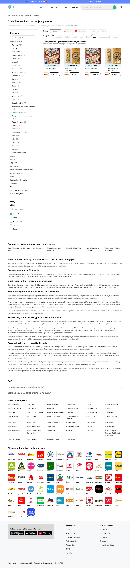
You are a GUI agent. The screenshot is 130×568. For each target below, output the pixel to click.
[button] (65, 387)
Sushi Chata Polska (53, 416)
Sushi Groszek (71, 423)
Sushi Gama (12, 423)
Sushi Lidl (30, 404)
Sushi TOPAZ (70, 431)
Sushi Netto (31, 408)
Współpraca (70, 533)
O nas (68, 529)
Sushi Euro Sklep (111, 416)
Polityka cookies (71, 541)
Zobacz (54, 74)
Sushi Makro (12, 427)
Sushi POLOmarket (111, 404)
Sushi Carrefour (52, 404)
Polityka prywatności (73, 537)
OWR (68, 549)
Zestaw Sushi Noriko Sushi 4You (54, 249)
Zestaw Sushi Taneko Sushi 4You (112, 249)
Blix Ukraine (104, 541)
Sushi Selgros (109, 427)
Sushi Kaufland (71, 404)
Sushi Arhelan (13, 416)
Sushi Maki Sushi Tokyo (74, 248)
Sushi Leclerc (109, 423)
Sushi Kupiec (90, 423)
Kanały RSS (59, 563)
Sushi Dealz (12, 412)
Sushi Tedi (89, 431)
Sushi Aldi (89, 404)
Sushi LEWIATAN (72, 408)
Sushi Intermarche (14, 408)
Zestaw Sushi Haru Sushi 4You (92, 249)
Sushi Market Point (33, 427)
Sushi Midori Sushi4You (35, 248)
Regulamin (70, 545)
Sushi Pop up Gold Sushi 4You (16, 249)
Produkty (14, 15)
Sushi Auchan (32, 416)
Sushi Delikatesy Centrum (72, 417)
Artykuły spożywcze (24, 15)
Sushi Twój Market (14, 439)
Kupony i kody (105, 529)
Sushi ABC (69, 412)
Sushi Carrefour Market (35, 412)
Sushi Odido (51, 427)
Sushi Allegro (109, 412)
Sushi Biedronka (13, 404)
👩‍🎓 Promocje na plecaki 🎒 (36, 2)
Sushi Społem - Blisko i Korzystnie (35, 432)
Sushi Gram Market (53, 423)
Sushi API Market (91, 412)
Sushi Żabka (70, 439)
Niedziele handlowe (107, 545)
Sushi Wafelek (32, 439)
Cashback (103, 537)
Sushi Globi (31, 423)
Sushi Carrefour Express (55, 412)
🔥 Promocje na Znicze (94, 2)
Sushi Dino (50, 408)
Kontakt (75, 7)
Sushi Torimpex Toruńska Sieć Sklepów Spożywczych (113, 433)
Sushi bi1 (108, 408)
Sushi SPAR (90, 427)
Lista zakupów (105, 533)
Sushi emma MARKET (54, 439)
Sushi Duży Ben (91, 416)
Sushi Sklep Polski (14, 431)
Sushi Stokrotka (91, 408)
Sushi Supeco (51, 431)
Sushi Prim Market (72, 427)
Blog (67, 7)
